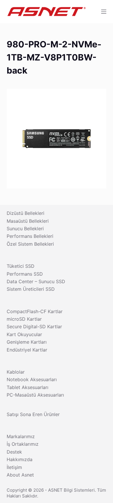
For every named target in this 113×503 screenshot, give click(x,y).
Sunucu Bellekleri (25, 228)
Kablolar (16, 372)
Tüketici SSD (20, 266)
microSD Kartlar (24, 319)
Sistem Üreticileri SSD (31, 289)
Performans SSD (25, 274)
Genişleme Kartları (27, 342)
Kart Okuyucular (24, 334)
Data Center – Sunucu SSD (36, 281)
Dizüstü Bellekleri (25, 213)
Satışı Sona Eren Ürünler (33, 414)
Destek (14, 452)
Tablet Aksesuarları (27, 387)
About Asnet (20, 475)
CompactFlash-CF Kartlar (35, 311)
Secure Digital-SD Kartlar (34, 326)
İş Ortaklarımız (23, 444)
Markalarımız (21, 436)
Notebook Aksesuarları (32, 379)
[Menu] (103, 11)
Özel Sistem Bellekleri (30, 244)
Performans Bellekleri (30, 236)
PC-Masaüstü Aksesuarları (35, 395)
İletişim (14, 467)
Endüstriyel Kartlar (27, 350)
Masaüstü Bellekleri (28, 221)
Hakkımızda (19, 459)
